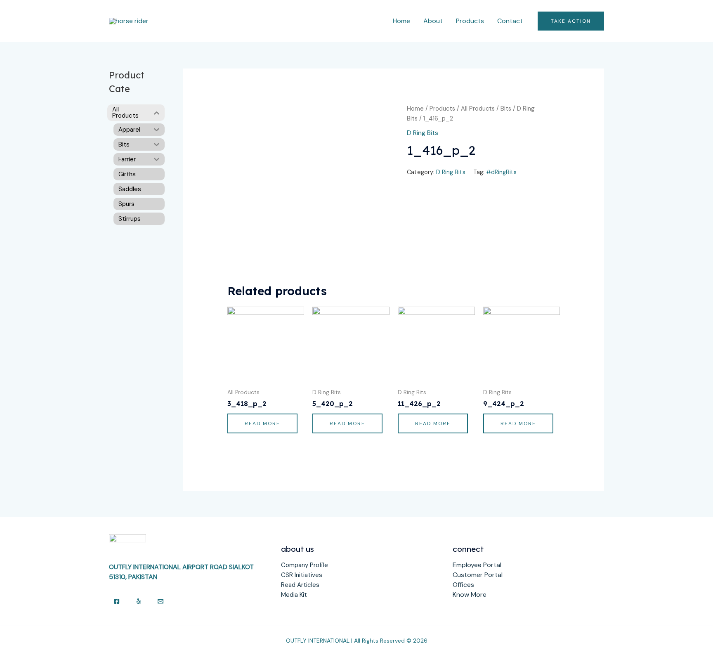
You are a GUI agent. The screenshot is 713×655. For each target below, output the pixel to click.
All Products (478, 108)
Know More (469, 594)
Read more (262, 423)
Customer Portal (478, 574)
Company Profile (304, 565)
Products (470, 21)
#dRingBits (501, 172)
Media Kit (294, 595)
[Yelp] (138, 601)
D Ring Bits (422, 132)
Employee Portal (477, 564)
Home (401, 21)
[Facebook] (117, 601)
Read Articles (300, 585)
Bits (506, 108)
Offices (463, 584)
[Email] (160, 601)
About (433, 21)
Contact (510, 21)
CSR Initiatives (301, 575)
